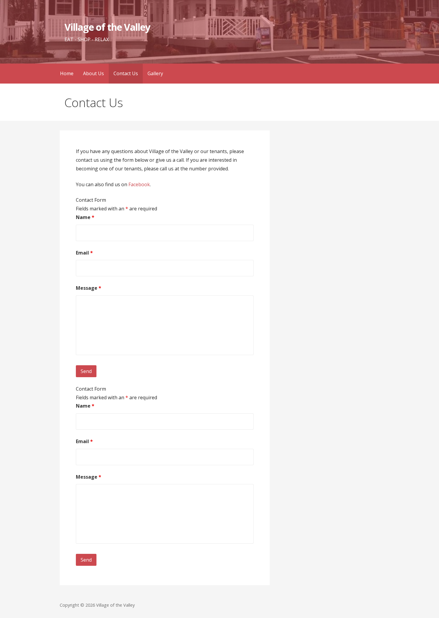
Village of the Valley (107, 27)
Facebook (139, 184)
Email (84, 252)
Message (88, 288)
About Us (93, 73)
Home (66, 73)
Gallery (155, 73)
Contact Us (125, 73)
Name (85, 217)
